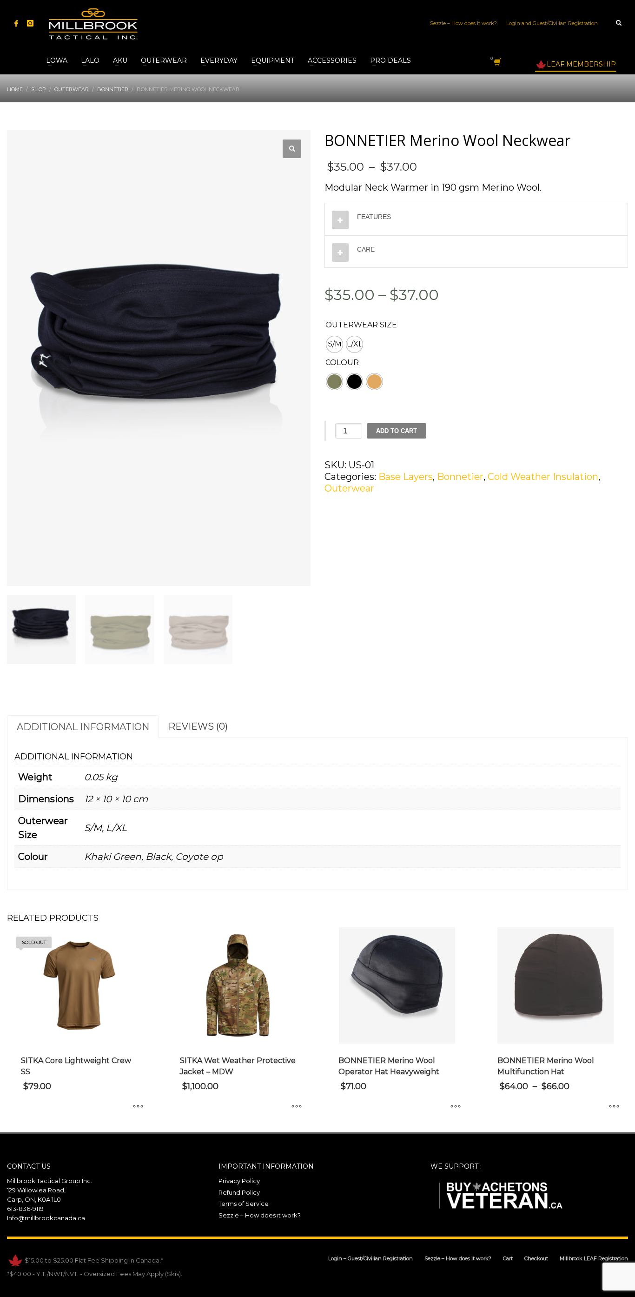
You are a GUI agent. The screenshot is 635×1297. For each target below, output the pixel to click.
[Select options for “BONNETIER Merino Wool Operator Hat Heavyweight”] (455, 1106)
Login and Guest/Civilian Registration (552, 23)
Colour (342, 362)
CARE (366, 249)
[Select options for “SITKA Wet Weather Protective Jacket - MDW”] (296, 1106)
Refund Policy (239, 1192)
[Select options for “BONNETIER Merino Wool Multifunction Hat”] (614, 1106)
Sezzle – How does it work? (463, 23)
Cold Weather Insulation (543, 476)
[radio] (334, 344)
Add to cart (396, 430)
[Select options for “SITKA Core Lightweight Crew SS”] (138, 1106)
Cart (508, 1258)
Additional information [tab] (83, 726)
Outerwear (349, 488)
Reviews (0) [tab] (198, 726)
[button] (292, 149)
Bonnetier (460, 476)
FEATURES (374, 216)
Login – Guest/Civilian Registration (370, 1258)
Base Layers (405, 476)
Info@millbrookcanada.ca (46, 1218)
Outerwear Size (361, 324)
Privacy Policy (239, 1180)
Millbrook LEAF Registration (594, 1258)
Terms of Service (243, 1203)
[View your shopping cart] (496, 63)
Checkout (536, 1258)
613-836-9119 (25, 1208)
